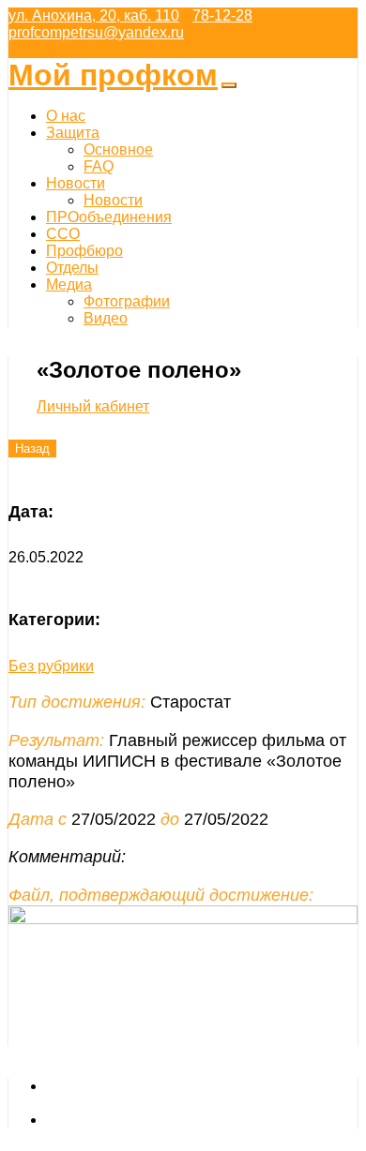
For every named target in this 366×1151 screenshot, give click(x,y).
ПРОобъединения (109, 217)
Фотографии (127, 301)
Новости (75, 183)
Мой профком (113, 75)
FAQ (99, 166)
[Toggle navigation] (228, 85)
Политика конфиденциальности (156, 1120)
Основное (118, 149)
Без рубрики (51, 666)
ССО (63, 234)
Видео (106, 318)
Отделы (72, 268)
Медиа (69, 284)
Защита (72, 133)
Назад (32, 448)
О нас (65, 116)
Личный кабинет (93, 406)
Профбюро (84, 251)
